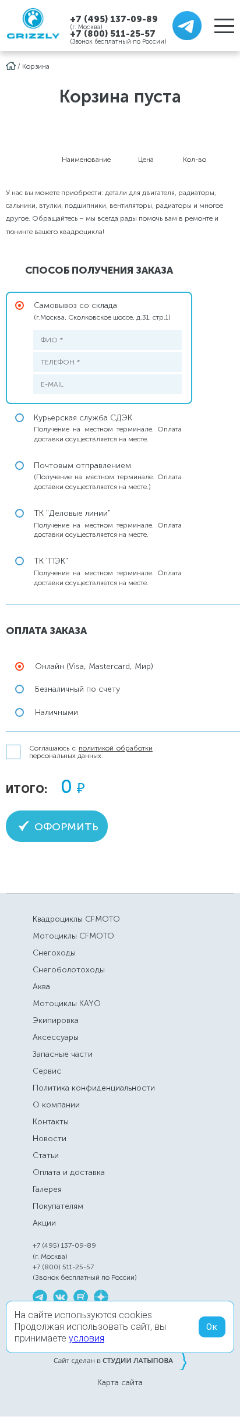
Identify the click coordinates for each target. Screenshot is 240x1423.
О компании (56, 1105)
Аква (41, 987)
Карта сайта (120, 1383)
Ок (212, 1327)
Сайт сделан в (120, 1360)
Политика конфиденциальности (94, 1088)
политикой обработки (116, 748)
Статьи (46, 1155)
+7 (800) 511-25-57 (113, 34)
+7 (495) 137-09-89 (114, 19)
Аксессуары (56, 1037)
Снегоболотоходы (69, 970)
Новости (49, 1139)
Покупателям (58, 1206)
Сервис (47, 1071)
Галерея (47, 1189)
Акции (44, 1223)
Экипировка (56, 1020)
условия (86, 1338)
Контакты (51, 1122)
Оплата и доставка (69, 1172)
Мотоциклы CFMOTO (73, 936)
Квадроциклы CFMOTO (76, 919)
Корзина (36, 66)
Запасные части (63, 1054)
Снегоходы (54, 953)
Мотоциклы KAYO (67, 1003)
